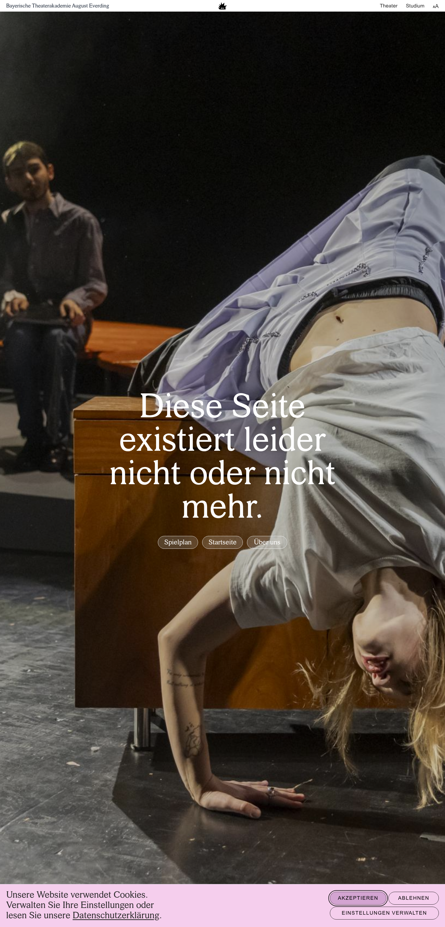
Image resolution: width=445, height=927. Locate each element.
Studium (415, 6)
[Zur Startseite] (222, 6)
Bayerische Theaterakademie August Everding (57, 6)
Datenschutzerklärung (116, 915)
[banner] (222, 6)
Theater (389, 6)
